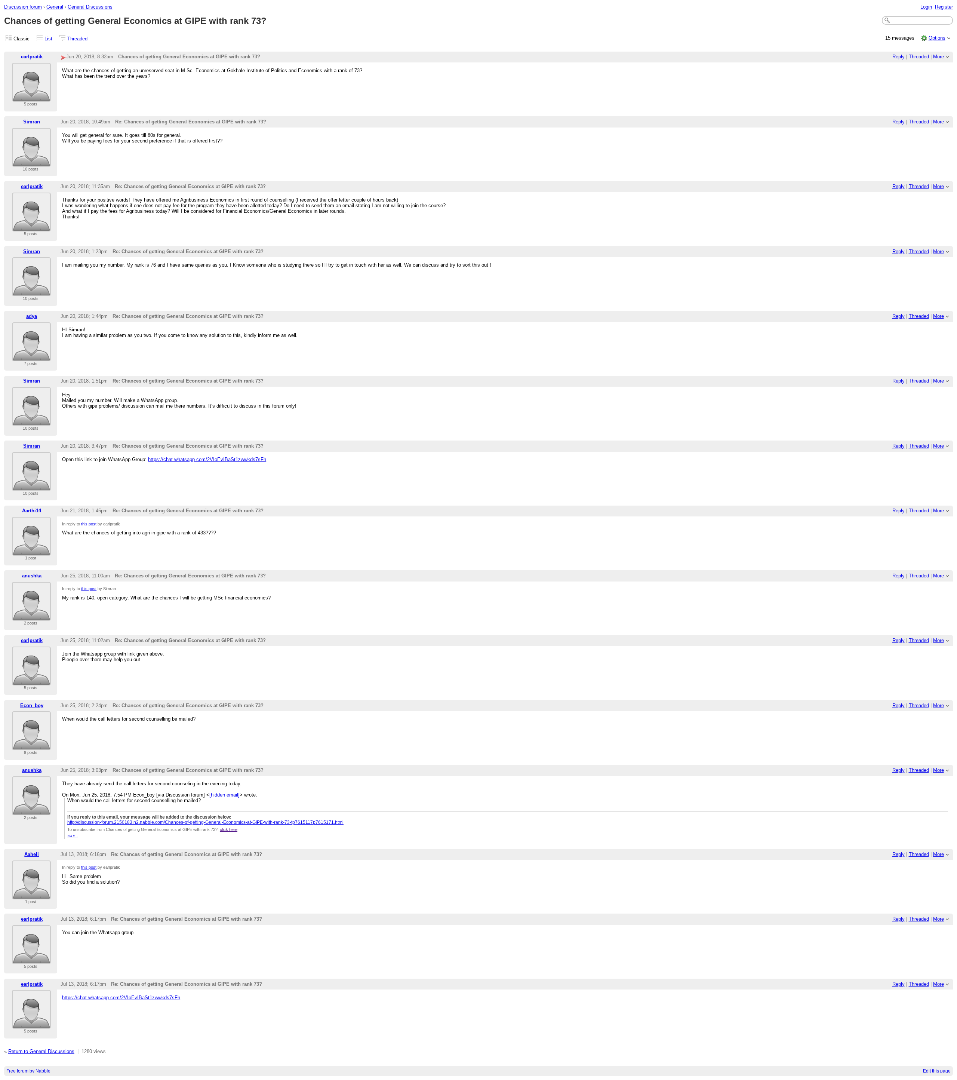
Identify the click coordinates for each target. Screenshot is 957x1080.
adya (31, 316)
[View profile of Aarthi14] (31, 551)
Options (937, 38)
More (938, 56)
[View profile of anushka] (31, 616)
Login (926, 7)
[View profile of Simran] (31, 162)
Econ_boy (31, 705)
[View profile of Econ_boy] (31, 745)
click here (228, 829)
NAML (72, 836)
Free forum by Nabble (28, 1071)
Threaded (77, 39)
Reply (898, 56)
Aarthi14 (31, 510)
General (54, 7)
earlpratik (32, 56)
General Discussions (90, 7)
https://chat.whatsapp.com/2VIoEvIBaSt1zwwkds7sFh (207, 459)
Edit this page (937, 1071)
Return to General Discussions (41, 1051)
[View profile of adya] (31, 356)
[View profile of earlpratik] (31, 97)
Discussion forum (23, 7)
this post (88, 524)
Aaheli (31, 854)
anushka (31, 576)
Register (944, 7)
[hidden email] (224, 795)
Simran (31, 122)
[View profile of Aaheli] (31, 895)
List (48, 39)
